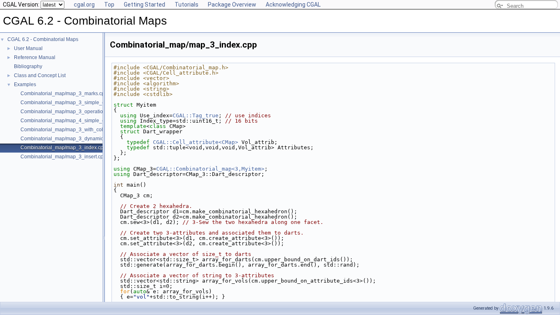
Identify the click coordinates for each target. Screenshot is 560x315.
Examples (25, 84)
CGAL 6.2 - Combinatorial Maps (42, 39)
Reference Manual (34, 57)
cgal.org (84, 4)
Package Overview (232, 4)
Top (109, 4)
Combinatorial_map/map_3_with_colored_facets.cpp (79, 129)
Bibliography (28, 66)
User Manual (28, 48)
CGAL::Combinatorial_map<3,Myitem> (210, 169)
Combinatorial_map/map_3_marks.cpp (63, 93)
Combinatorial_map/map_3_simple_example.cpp (75, 102)
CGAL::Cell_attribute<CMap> (195, 142)
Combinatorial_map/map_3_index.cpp (63, 148)
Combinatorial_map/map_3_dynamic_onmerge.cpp (78, 139)
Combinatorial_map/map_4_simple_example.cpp (75, 120)
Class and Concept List (40, 75)
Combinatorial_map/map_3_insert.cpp (63, 157)
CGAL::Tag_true (196, 115)
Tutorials (186, 4)
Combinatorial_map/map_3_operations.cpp (69, 111)
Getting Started (144, 4)
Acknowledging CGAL (293, 4)
